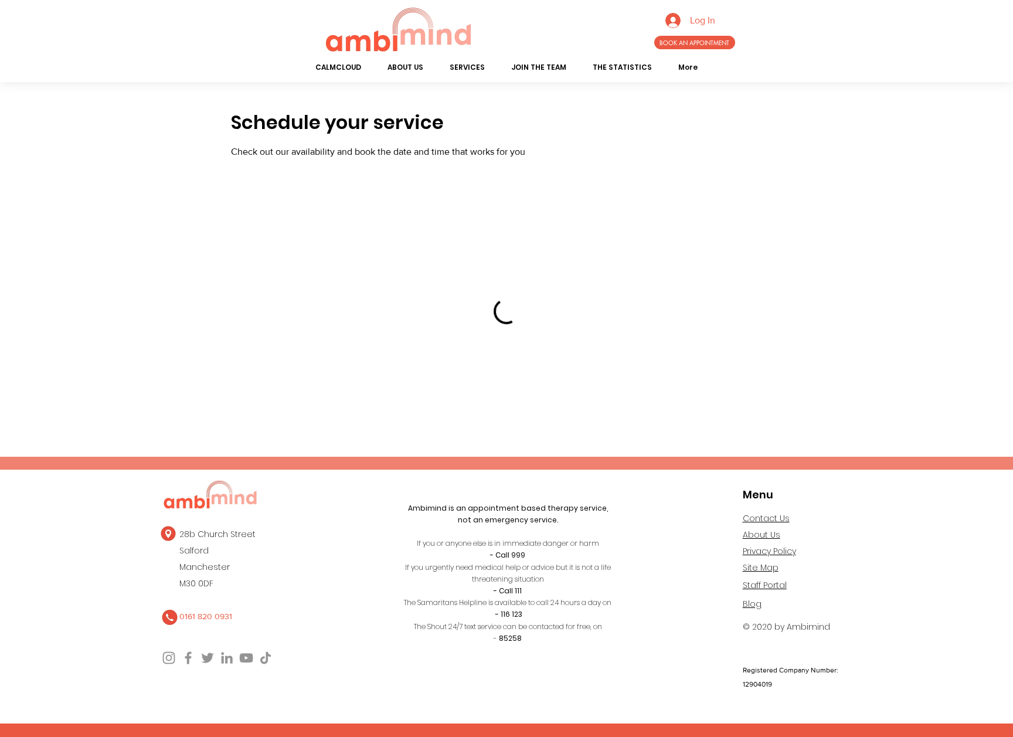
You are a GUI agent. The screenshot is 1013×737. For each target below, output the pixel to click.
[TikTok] (265, 658)
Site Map (761, 567)
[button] (406, 67)
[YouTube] (246, 658)
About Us (761, 535)
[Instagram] (169, 658)
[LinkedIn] (227, 658)
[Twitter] (207, 658)
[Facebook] (188, 658)
